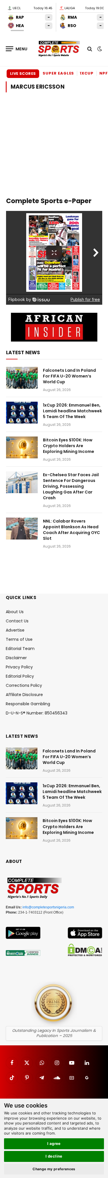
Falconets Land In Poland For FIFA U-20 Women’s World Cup (69, 376)
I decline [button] (54, 1156)
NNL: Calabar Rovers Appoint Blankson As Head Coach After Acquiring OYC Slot (71, 529)
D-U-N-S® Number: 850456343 (36, 713)
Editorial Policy (20, 676)
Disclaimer (16, 658)
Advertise (15, 630)
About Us (15, 612)
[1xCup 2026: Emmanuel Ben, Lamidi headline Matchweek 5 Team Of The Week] (22, 413)
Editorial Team (20, 648)
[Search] (89, 48)
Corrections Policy (24, 685)
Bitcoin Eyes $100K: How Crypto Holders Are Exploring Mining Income (68, 445)
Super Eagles (58, 73)
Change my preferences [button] (54, 1169)
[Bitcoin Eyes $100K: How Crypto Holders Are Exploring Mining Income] (22, 447)
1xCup (87, 73)
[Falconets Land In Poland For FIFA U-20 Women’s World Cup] (22, 378)
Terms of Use (19, 639)
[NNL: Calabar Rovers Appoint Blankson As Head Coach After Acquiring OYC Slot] (22, 529)
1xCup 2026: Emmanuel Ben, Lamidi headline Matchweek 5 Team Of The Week (72, 411)
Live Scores (23, 73)
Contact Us (17, 621)
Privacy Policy (19, 667)
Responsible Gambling (28, 704)
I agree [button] (54, 1143)
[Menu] (17, 48)
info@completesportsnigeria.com (48, 907)
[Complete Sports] (59, 49)
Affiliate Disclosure (24, 694)
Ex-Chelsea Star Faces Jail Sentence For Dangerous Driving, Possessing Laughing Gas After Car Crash (71, 486)
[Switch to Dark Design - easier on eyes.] (99, 49)
